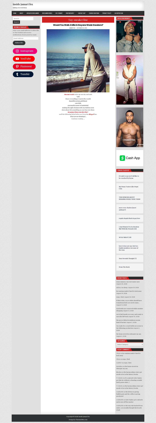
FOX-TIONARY (59, 13)
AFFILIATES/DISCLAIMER (33, 13)
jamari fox (72, 28)
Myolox (118, 372)
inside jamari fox (23, 4)
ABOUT (21, 13)
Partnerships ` (70, 13)
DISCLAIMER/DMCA (47, 13)
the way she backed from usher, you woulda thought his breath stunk (129, 408)
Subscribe (19, 43)
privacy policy (107, 13)
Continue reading (78, 119)
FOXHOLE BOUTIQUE (94, 13)
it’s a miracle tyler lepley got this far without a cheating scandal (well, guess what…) (129, 380)
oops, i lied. (120, 297)
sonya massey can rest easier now (128, 282)
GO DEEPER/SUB (119, 13)
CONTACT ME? (82, 13)
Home (14, 13)
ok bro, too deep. (122, 287)
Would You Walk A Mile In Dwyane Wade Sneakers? (78, 24)
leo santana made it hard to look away (129, 291)
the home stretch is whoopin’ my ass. (128, 334)
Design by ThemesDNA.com (78, 419)
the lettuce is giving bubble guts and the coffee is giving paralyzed (128, 394)
